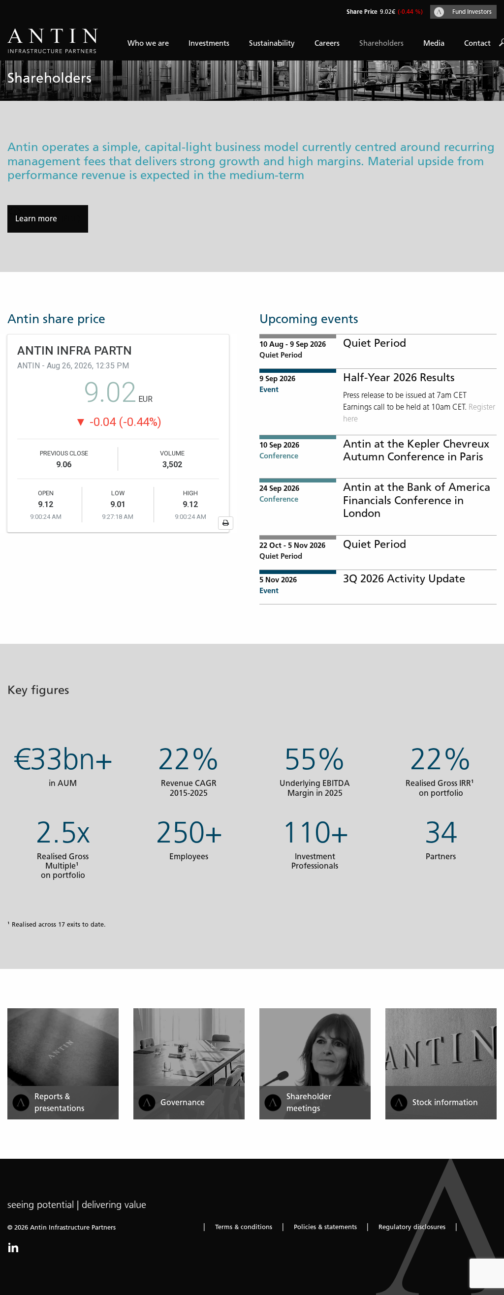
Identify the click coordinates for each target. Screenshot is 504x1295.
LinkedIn (13, 1247)
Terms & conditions (243, 1227)
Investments (209, 43)
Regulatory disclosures (411, 1227)
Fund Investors (472, 11)
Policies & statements (325, 1227)
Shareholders (381, 43)
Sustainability (272, 43)
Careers (327, 43)
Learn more (37, 218)
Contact (477, 43)
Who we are (148, 43)
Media (433, 43)
